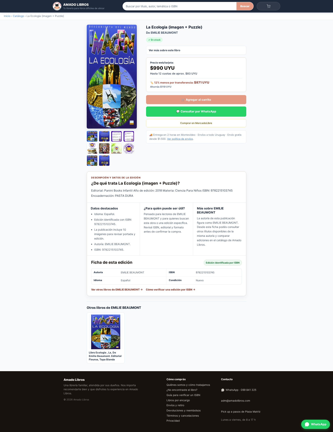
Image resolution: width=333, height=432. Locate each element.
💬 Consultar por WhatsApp (196, 111)
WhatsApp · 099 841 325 (241, 389)
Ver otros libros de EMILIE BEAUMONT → (117, 289)
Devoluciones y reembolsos (183, 410)
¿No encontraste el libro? (181, 389)
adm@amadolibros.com (235, 400)
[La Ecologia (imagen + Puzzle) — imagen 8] (128, 148)
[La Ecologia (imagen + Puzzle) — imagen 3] (116, 136)
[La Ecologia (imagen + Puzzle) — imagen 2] (104, 136)
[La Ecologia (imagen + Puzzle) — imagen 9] (92, 160)
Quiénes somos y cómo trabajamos (188, 384)
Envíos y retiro (175, 405)
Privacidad (173, 420)
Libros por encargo (178, 400)
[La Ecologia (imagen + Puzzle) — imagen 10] (104, 160)
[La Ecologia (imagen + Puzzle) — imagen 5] (92, 148)
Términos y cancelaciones (182, 415)
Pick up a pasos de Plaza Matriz (240, 411)
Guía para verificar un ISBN (183, 395)
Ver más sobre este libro (164, 50)
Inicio (7, 16)
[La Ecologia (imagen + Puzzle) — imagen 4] (128, 136)
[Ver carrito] (268, 6)
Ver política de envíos (180, 138)
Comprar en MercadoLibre (196, 123)
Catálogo (18, 16)
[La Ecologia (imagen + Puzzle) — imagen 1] (92, 136)
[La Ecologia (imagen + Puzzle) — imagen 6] (104, 148)
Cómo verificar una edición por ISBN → (170, 289)
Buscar (245, 6)
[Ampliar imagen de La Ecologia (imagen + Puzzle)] (114, 77)
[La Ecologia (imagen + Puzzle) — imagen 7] (116, 148)
